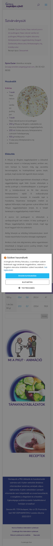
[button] (26, 288)
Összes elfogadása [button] (27, 276)
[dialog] (26, 273)
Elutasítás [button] (27, 282)
